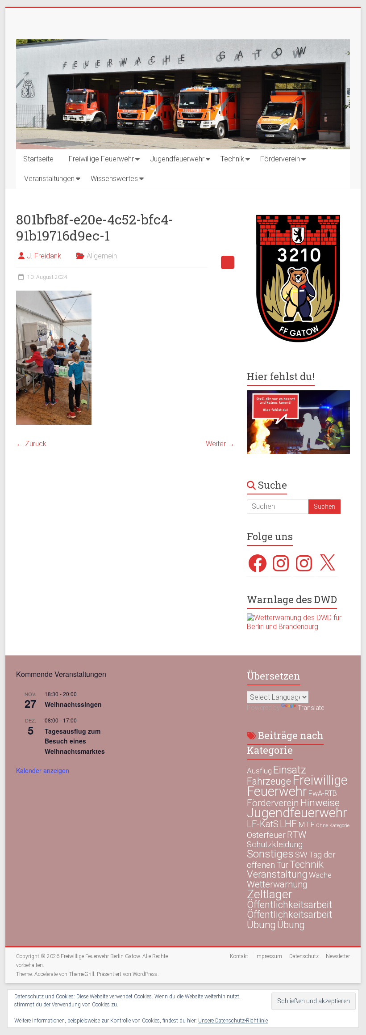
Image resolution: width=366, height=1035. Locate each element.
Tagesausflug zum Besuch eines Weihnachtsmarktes (75, 741)
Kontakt (239, 956)
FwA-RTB (322, 793)
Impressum (268, 956)
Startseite (38, 159)
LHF (288, 823)
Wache (320, 874)
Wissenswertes (114, 178)
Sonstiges (270, 853)
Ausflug (259, 770)
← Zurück (31, 443)
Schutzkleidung (275, 844)
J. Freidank (44, 256)
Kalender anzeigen (42, 770)
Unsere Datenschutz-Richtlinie (233, 1021)
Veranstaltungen (49, 178)
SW (301, 855)
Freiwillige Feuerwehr (101, 159)
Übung (261, 924)
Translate (311, 707)
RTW (296, 834)
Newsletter (338, 956)
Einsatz (289, 770)
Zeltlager (269, 894)
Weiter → (220, 443)
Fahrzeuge (269, 781)
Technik (232, 159)
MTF (306, 824)
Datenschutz (304, 956)
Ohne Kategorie (332, 825)
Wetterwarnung (277, 884)
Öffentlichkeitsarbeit (290, 904)
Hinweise (320, 802)
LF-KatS (263, 824)
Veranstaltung (277, 874)
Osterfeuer (266, 835)
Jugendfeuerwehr (177, 159)
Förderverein (280, 159)
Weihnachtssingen (73, 704)
